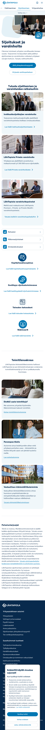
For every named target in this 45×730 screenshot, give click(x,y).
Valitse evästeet (22, 719)
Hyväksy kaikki (22, 714)
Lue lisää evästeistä (23, 707)
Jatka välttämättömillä (22, 725)
